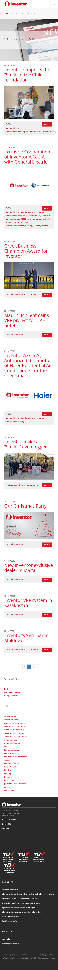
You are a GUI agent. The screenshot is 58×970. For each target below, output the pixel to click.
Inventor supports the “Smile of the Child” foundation (27, 75)
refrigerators (10, 753)
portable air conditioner (15, 783)
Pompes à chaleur (10, 889)
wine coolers (10, 790)
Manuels (6, 939)
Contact (5, 828)
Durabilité (6, 824)
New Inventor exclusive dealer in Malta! (28, 567)
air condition (11, 128)
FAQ (6, 689)
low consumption (11, 750)
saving (21, 225)
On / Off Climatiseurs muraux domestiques (21, 903)
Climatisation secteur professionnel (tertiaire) (22, 912)
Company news (11, 695)
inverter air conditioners (15, 723)
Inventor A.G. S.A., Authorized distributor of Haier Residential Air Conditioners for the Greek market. (28, 365)
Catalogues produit (10, 943)
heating (28, 225)
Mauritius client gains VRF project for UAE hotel (26, 320)
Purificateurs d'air (10, 921)
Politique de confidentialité (25, 958)
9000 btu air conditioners (29, 215)
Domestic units (10, 767)
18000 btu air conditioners (32, 219)
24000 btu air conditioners (15, 736)
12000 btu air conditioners (15, 729)
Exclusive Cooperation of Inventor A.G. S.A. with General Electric (27, 157)
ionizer (44, 225)
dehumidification (34, 131)
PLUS (46, 124)
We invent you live (12, 692)
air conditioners (25, 212)
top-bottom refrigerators (15, 756)
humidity (8, 777)
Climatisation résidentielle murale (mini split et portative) (28, 894)
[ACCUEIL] (7, 14)
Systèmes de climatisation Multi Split (18, 907)
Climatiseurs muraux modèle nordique (19, 898)
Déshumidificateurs (11, 916)
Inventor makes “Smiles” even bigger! (26, 444)
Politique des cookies (46, 958)
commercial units (12, 763)
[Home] (16, 3)
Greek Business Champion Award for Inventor (26, 251)
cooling (21, 131)
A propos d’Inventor (11, 819)
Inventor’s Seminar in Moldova (26, 637)
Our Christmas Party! (26, 506)
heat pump (9, 780)
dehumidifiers (49, 131)
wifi (5, 746)
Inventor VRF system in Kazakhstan (28, 602)
